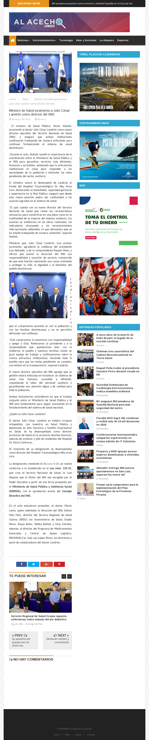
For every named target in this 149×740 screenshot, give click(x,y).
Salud (25, 99)
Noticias (23, 40)
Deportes (122, 40)
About (78, 734)
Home (12, 99)
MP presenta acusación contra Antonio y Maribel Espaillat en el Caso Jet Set (92, 3)
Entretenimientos (43, 40)
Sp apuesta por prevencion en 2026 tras (21, 642)
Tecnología (66, 40)
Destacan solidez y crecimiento (57, 640)
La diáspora (107, 40)
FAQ (67, 734)
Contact (91, 734)
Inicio (56, 734)
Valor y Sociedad (86, 40)
